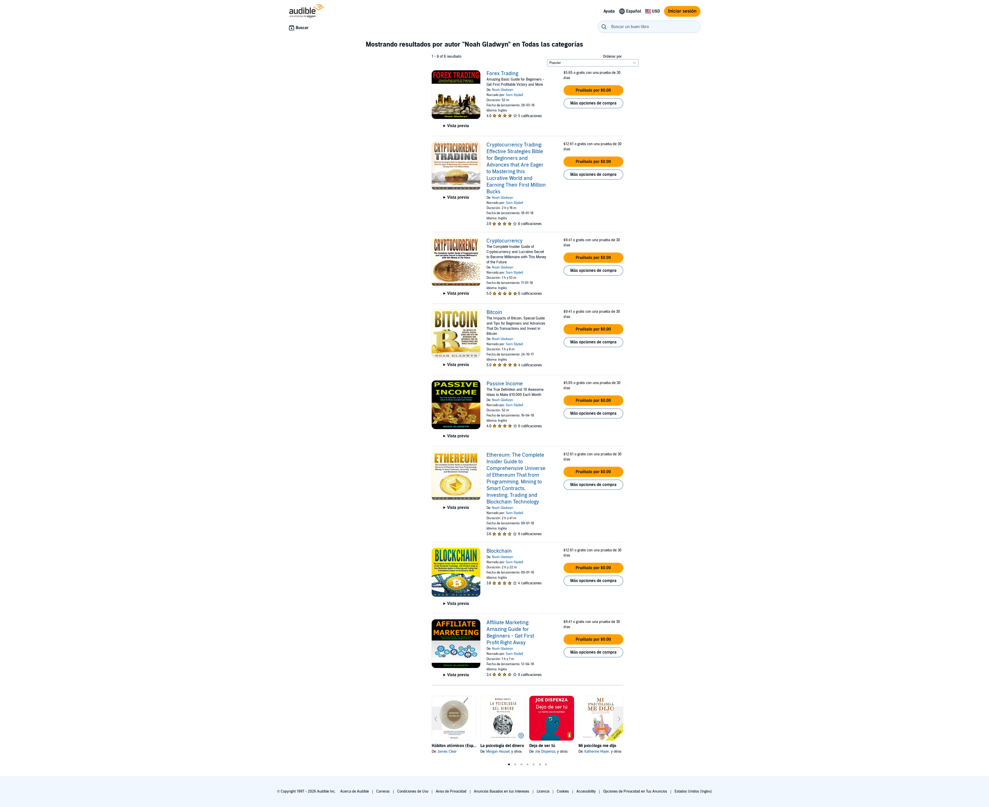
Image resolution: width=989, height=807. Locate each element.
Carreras (383, 791)
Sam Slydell (514, 95)
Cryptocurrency (505, 241)
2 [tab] (515, 764)
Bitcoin (494, 312)
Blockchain (499, 551)
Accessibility (586, 791)
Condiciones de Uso (412, 791)
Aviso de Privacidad (451, 791)
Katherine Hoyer (596, 751)
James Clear (447, 751)
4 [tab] (527, 764)
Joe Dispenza (545, 751)
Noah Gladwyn (502, 90)
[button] (593, 90)
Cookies (563, 791)
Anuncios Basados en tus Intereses (501, 791)
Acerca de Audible (354, 791)
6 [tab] (539, 764)
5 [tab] (533, 764)
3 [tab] (521, 764)
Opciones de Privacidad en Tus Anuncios (635, 791)
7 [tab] (546, 764)
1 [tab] (508, 764)
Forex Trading (502, 74)
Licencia (543, 791)
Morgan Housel (497, 751)
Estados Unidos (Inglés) (693, 791)
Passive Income (505, 384)
